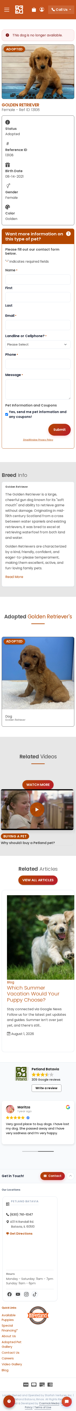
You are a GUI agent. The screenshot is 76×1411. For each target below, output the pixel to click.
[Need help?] (9, 1401)
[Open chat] (67, 1402)
